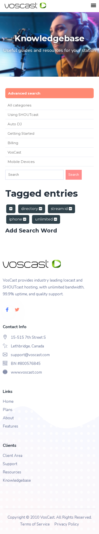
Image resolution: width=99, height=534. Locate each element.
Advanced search (24, 93)
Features (10, 426)
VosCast (14, 152)
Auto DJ (15, 124)
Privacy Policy (66, 524)
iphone (16, 219)
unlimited (44, 219)
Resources (12, 472)
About (8, 418)
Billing (13, 143)
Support (10, 464)
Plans (7, 409)
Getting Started (21, 133)
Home (8, 401)
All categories (19, 105)
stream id (60, 209)
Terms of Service (35, 524)
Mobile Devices (21, 161)
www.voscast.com (26, 372)
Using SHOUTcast (23, 114)
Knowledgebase (17, 480)
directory (30, 209)
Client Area (12, 455)
